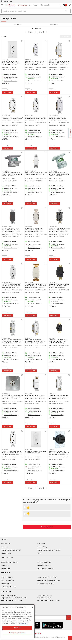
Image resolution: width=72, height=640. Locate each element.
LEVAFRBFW (28, 449)
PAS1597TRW (53, 60)
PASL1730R (52, 282)
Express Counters (7, 580)
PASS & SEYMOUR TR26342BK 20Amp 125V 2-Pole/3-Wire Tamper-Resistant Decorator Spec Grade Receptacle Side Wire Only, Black (11, 231)
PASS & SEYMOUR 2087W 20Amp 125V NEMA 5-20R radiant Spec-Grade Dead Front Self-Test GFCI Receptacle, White (35, 398)
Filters (17, 25)
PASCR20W (28, 60)
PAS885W (5, 449)
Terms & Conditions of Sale (11, 550)
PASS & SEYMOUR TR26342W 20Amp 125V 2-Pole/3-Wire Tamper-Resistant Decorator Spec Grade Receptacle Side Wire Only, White (58, 120)
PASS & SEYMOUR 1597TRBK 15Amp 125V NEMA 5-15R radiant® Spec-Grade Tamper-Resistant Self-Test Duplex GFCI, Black (59, 231)
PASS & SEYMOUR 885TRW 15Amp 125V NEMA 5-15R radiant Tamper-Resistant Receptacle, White (35, 118)
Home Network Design (45, 583)
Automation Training (8, 587)
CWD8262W (29, 282)
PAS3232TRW (6, 338)
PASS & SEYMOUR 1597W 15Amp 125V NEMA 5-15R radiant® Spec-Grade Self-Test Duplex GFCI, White (35, 342)
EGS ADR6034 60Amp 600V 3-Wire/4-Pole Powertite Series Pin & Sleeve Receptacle (59, 174)
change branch (45, 5)
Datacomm (5, 565)
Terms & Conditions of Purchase (48, 550)
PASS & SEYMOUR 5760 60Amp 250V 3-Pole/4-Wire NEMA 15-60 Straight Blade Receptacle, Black (59, 452)
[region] (17, 621)
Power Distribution (44, 565)
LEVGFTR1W (5, 60)
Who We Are (5, 544)
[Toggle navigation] (2, 5)
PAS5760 (51, 449)
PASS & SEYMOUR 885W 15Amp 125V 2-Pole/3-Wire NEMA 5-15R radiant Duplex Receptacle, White (12, 452)
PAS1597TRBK (53, 227)
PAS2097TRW (6, 115)
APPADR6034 (53, 171)
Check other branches (10, 81)
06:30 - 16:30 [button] (33, 5)
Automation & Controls (9, 562)
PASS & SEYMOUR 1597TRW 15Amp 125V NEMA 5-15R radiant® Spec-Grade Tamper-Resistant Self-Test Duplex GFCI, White (59, 64)
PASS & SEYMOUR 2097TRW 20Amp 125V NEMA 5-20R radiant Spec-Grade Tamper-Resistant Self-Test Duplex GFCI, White (12, 119)
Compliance (41, 544)
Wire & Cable (5, 568)
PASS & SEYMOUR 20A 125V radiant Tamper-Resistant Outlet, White (36, 173)
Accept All (17, 628)
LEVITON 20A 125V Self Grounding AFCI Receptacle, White (35, 451)
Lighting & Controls (44, 562)
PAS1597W (28, 338)
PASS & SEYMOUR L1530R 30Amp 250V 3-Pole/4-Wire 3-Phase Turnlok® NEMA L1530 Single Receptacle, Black (58, 342)
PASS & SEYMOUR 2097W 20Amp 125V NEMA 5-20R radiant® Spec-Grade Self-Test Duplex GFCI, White (59, 398)
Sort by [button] (53, 25)
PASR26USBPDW (7, 282)
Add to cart (8, 92)
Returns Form (6, 553)
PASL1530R (52, 338)
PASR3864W (6, 394)
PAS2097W (52, 394)
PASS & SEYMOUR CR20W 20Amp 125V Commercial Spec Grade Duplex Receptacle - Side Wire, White (35, 64)
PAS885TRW (29, 115)
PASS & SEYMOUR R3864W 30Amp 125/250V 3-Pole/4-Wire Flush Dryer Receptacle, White (12, 397)
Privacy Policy (42, 547)
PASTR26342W (53, 115)
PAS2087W (28, 394)
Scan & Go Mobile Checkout (47, 577)
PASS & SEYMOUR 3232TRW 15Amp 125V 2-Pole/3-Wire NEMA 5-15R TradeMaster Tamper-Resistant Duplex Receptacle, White (12, 342)
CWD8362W (29, 227)
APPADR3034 (6, 171)
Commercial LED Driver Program (48, 580)
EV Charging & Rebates (45, 568)
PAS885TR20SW (30, 171)
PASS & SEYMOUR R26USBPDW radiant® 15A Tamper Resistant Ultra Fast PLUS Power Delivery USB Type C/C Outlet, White (11, 286)
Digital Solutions (7, 577)
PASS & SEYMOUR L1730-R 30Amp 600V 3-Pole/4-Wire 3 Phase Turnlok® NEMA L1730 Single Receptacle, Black (59, 286)
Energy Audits (6, 583)
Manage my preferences (17, 633)
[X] (32, 607)
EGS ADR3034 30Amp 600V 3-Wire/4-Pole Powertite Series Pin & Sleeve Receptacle (12, 174)
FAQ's (39, 553)
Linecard (4, 547)
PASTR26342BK (7, 227)
